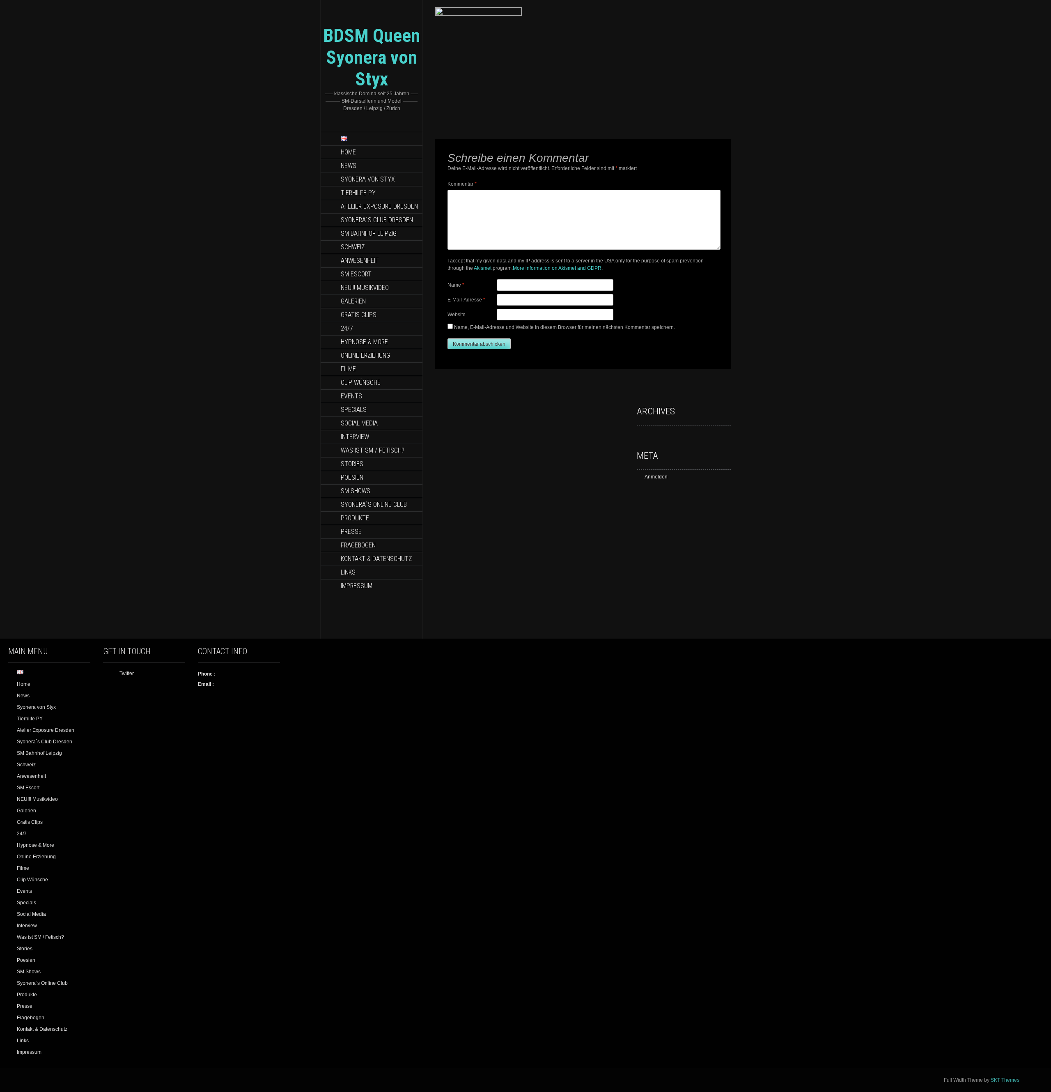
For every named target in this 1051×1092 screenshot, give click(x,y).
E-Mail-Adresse (466, 300)
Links (348, 572)
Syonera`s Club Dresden (377, 220)
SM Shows (355, 491)
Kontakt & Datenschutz (376, 559)
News (348, 166)
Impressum (356, 586)
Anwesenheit (360, 260)
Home (348, 152)
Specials (354, 410)
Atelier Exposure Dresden (379, 206)
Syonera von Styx (368, 179)
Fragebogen (358, 545)
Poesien (352, 477)
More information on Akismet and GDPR (557, 268)
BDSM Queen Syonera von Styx (371, 57)
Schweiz (353, 247)
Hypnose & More (364, 342)
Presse (351, 532)
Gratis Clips (358, 315)
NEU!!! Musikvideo (365, 288)
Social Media (359, 423)
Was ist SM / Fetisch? (372, 450)
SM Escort (356, 274)
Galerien (353, 301)
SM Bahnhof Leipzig (369, 233)
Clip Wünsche (361, 382)
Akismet (482, 268)
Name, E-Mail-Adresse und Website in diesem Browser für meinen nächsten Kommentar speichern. (564, 327)
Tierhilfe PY (358, 193)
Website (456, 314)
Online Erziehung (365, 355)
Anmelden (656, 477)
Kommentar (462, 184)
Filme (348, 369)
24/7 (347, 328)
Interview (355, 437)
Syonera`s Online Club (374, 504)
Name (455, 285)
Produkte (355, 518)
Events (351, 396)
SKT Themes (1005, 1080)
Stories (352, 464)
